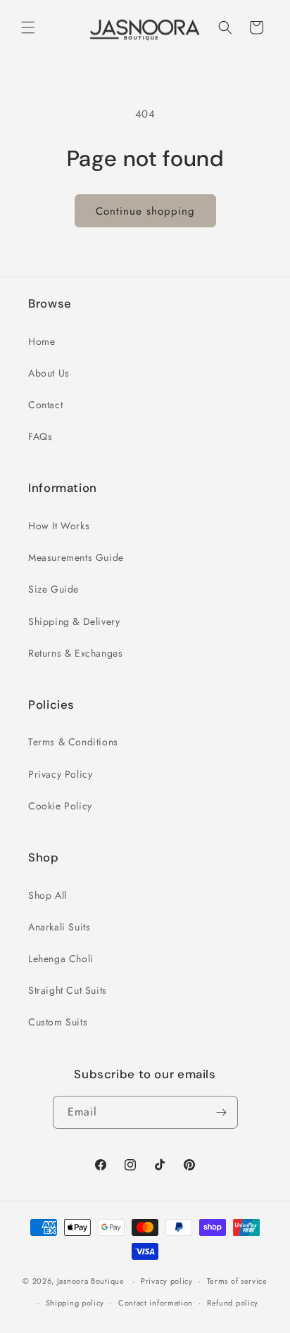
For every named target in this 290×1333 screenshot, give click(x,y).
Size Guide (53, 589)
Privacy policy (167, 1281)
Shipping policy (75, 1302)
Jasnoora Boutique (91, 1281)
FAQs (40, 436)
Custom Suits (57, 1022)
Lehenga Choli (61, 959)
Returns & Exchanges (75, 653)
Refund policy (232, 1302)
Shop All (47, 895)
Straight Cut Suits (67, 990)
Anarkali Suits (59, 927)
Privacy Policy (60, 774)
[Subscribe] (221, 1112)
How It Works (58, 526)
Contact (45, 405)
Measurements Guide (76, 557)
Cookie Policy (60, 806)
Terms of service (237, 1281)
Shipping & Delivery (74, 621)
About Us (49, 373)
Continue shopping (145, 211)
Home (41, 341)
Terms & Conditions (73, 742)
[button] (28, 27)
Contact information (155, 1302)
